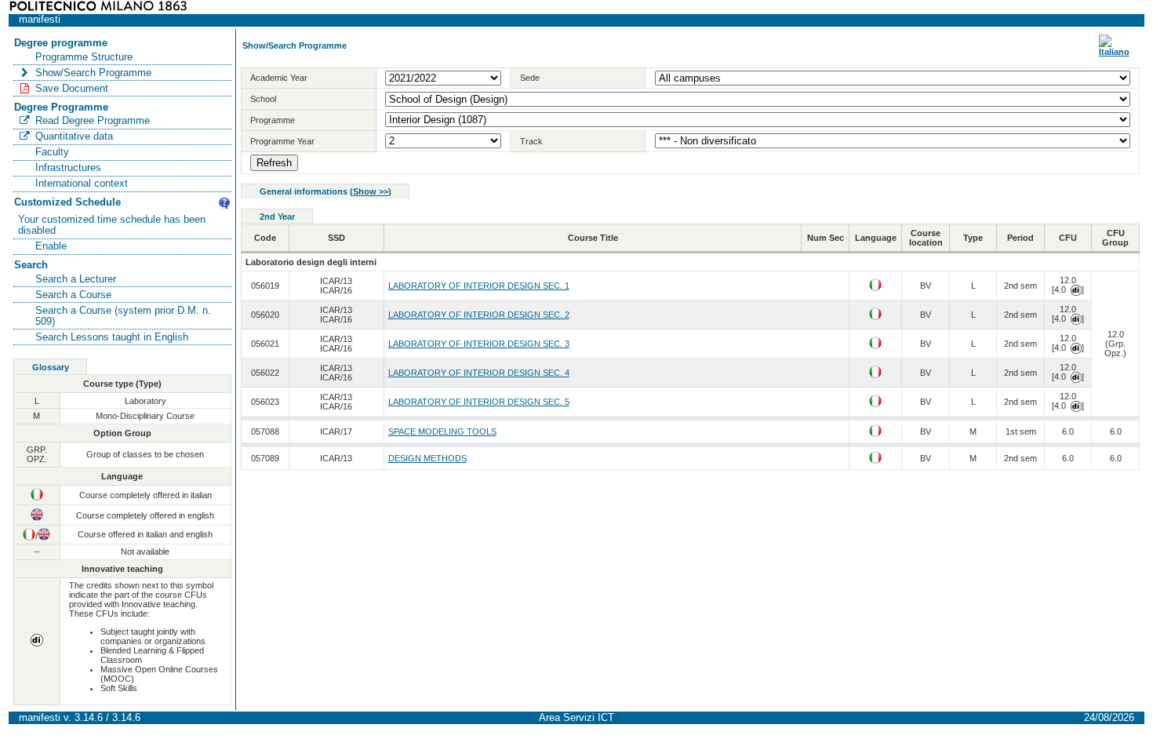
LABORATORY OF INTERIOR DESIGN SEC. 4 (478, 372)
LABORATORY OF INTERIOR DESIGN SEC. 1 (478, 285)
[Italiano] (1114, 51)
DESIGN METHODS (427, 458)
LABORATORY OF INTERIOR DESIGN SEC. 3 (478, 343)
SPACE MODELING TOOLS (442, 431)
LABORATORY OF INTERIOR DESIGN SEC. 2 (478, 314)
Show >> (370, 191)
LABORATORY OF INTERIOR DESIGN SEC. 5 (478, 401)
